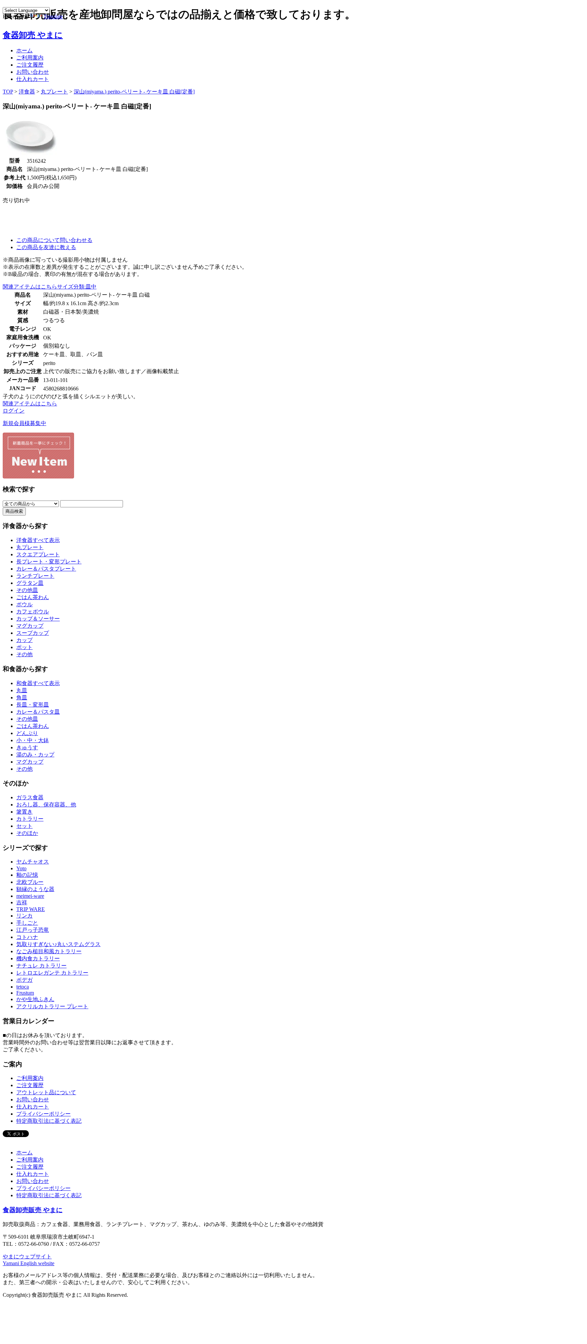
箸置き (24, 812)
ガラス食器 (29, 797)
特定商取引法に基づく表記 (49, 1121)
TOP (8, 91)
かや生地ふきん (35, 999)
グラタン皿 (29, 583)
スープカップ (32, 633)
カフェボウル (32, 611)
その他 (24, 654)
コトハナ (27, 937)
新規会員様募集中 (24, 423)
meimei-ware (30, 896)
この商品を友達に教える (46, 247)
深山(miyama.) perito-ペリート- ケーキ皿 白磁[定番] (134, 91)
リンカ (24, 916)
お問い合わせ (32, 72)
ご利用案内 (29, 57)
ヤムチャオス (32, 862)
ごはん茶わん (32, 597)
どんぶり (27, 733)
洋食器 (27, 91)
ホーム (24, 50)
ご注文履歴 (29, 65)
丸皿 (21, 690)
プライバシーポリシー (43, 1114)
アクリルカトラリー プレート (52, 1006)
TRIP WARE (30, 909)
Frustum (25, 993)
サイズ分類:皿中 (76, 287)
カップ (24, 640)
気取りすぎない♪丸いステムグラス (58, 944)
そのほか (27, 833)
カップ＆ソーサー (38, 619)
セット (24, 826)
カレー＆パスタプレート (46, 569)
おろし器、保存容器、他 (46, 804)
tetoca (22, 987)
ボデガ (24, 980)
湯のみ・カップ (35, 754)
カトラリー (29, 819)
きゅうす (27, 747)
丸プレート (54, 91)
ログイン (13, 411)
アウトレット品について (46, 1092)
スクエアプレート (38, 554)
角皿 (21, 697)
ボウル (24, 604)
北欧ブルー (29, 882)
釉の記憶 (27, 875)
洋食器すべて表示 (38, 540)
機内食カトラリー (38, 958)
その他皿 (27, 590)
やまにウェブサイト (27, 1256)
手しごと (27, 923)
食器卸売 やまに (33, 35)
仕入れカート (32, 79)
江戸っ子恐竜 (32, 930)
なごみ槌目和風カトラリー (49, 951)
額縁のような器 (35, 889)
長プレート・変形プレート (49, 561)
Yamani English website (28, 1263)
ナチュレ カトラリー (41, 965)
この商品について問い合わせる (54, 240)
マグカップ (29, 626)
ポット (24, 647)
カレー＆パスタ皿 (38, 712)
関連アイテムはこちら (30, 287)
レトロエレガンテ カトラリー (52, 973)
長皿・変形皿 (32, 705)
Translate (53, 16)
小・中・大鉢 (32, 740)
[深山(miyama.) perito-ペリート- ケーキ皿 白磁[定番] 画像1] (31, 154)
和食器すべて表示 (38, 683)
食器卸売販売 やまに (33, 1210)
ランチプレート (35, 576)
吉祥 (21, 902)
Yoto (21, 868)
